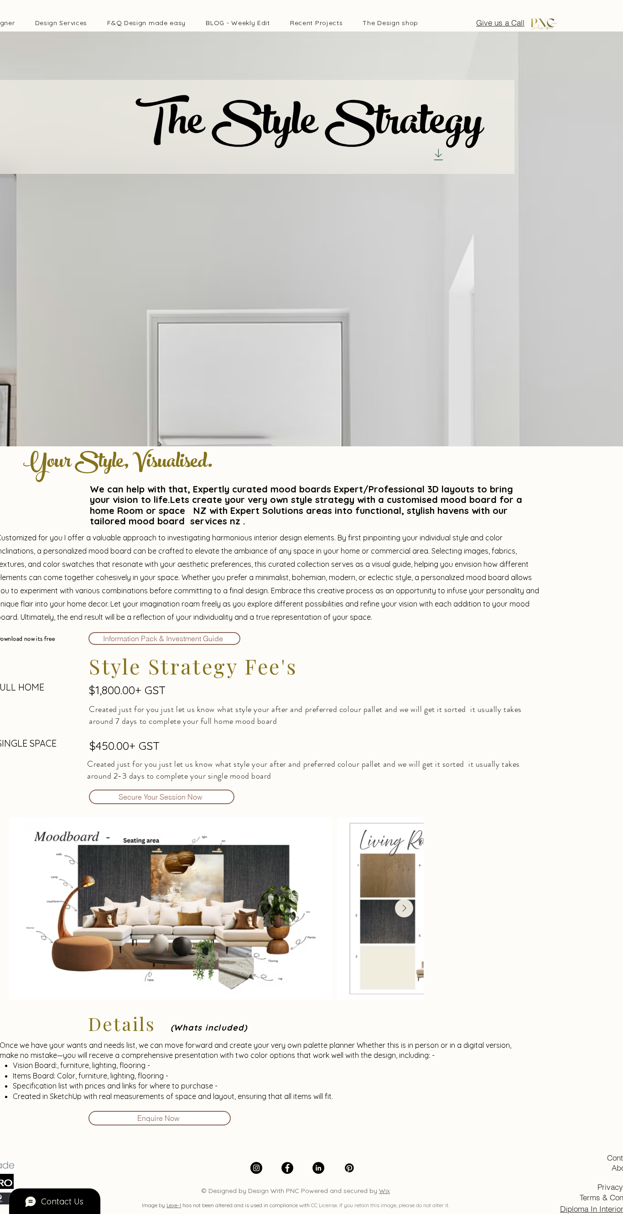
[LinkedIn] (318, 1168)
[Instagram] (256, 1168)
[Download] (439, 154)
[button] (61, 22)
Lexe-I (173, 1205)
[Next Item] (404, 908)
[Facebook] (287, 1168)
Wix (384, 1191)
